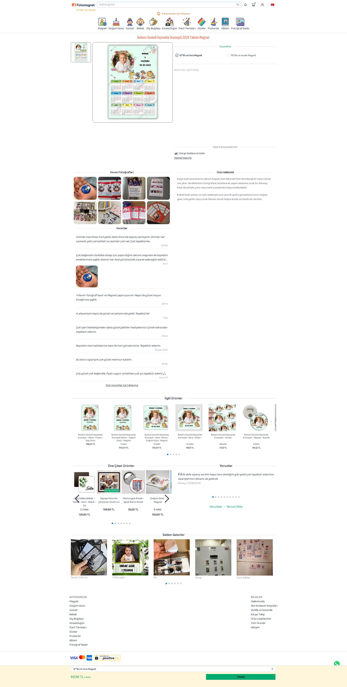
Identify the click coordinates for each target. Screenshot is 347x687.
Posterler (75, 636)
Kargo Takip (258, 614)
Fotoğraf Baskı (78, 645)
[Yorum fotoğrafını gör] (85, 188)
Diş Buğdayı (76, 619)
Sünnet (73, 610)
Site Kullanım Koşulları (264, 606)
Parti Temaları (78, 627)
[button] (272, 5)
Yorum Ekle (234, 506)
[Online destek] (336, 663)
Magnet (73, 601)
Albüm (73, 640)
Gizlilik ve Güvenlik (261, 610)
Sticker (73, 632)
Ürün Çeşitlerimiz (261, 619)
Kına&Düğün (76, 623)
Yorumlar (215, 506)
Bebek (73, 614)
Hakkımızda (258, 601)
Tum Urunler (258, 623)
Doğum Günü (77, 606)
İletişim (255, 627)
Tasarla (241, 677)
